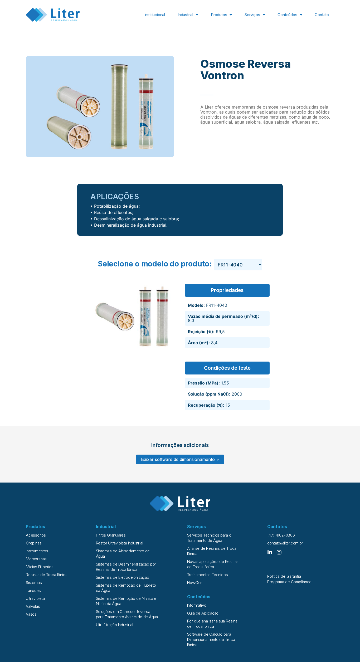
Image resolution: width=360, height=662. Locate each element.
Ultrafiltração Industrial (114, 624)
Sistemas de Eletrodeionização (122, 577)
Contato (322, 14)
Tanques (33, 590)
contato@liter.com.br (285, 543)
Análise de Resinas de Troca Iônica (212, 551)
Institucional (154, 14)
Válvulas (33, 606)
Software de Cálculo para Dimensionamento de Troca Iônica (211, 639)
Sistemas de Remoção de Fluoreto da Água (126, 588)
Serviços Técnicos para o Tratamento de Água (209, 538)
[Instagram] (279, 552)
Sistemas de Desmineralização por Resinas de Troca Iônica (126, 567)
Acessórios (36, 535)
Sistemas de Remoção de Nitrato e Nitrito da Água (126, 601)
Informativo (196, 605)
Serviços (252, 14)
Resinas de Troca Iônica (46, 574)
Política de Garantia (284, 576)
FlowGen (195, 582)
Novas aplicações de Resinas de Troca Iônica (213, 564)
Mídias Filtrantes (39, 566)
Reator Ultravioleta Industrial (119, 543)
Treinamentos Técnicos (207, 574)
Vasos (31, 614)
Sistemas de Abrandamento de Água (123, 553)
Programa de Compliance (289, 582)
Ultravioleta (35, 598)
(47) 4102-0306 (281, 535)
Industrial (185, 14)
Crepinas (33, 543)
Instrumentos (37, 550)
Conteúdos (287, 14)
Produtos (219, 14)
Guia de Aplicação (203, 613)
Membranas (36, 558)
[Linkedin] (270, 552)
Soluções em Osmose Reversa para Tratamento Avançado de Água (127, 614)
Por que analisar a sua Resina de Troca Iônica (212, 624)
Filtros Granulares (111, 535)
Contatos (277, 526)
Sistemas (34, 582)
